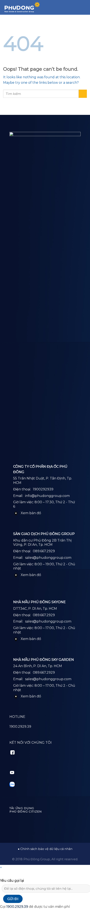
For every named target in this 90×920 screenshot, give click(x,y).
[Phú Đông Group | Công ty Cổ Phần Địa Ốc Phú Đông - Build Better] (22, 7)
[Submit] (83, 94)
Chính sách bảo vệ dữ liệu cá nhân (46, 849)
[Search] (77, 7)
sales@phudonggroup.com (48, 558)
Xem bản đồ (31, 513)
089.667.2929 (44, 551)
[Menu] (84, 7)
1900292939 (43, 489)
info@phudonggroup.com (47, 496)
